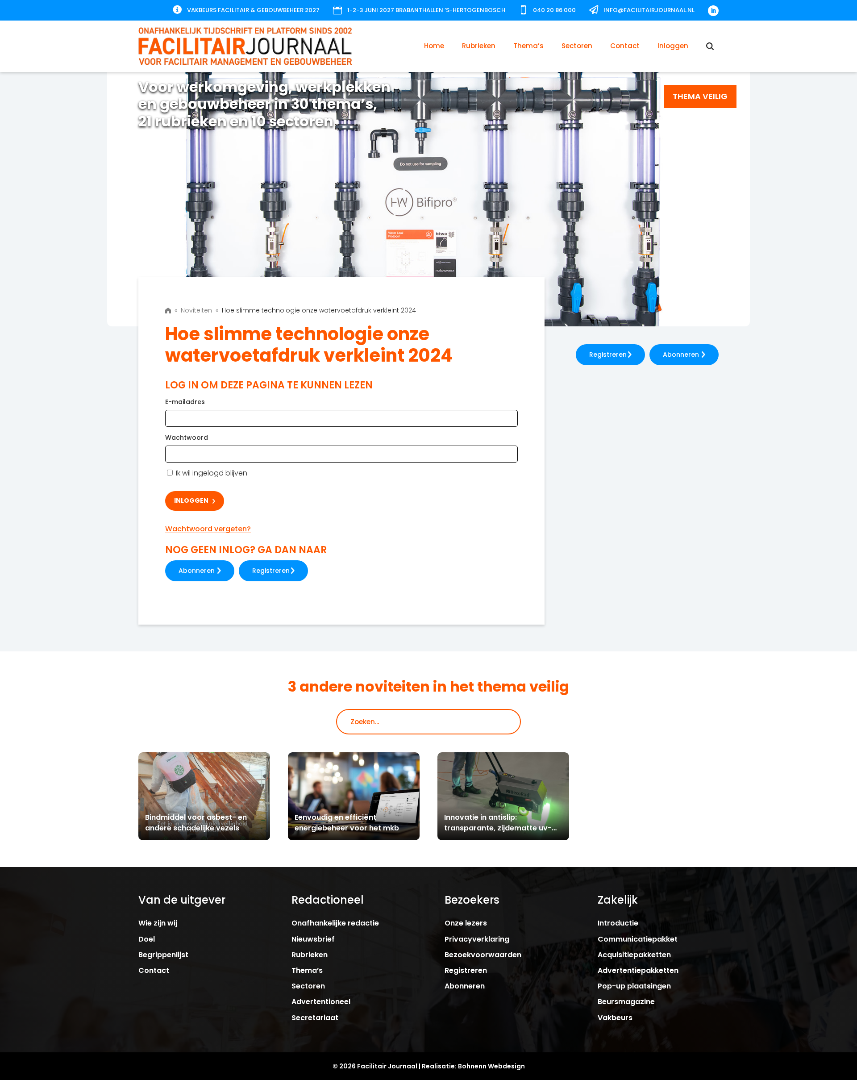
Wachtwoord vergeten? (208, 529)
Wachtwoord (186, 437)
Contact (625, 45)
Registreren (271, 570)
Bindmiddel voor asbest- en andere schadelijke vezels (196, 822)
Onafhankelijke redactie (335, 923)
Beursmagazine (626, 1002)
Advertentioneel (320, 1002)
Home (434, 45)
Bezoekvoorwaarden (483, 955)
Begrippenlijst (163, 955)
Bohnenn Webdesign (491, 1066)
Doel (146, 939)
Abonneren (197, 570)
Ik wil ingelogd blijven (210, 473)
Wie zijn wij (157, 923)
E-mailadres (185, 401)
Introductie (618, 923)
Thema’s (528, 45)
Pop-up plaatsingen (634, 986)
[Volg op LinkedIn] (713, 10)
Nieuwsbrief (313, 939)
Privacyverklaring (477, 939)
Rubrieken (478, 45)
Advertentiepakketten (638, 970)
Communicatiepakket (638, 939)
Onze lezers (466, 923)
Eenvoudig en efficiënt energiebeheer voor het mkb (347, 822)
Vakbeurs (615, 1018)
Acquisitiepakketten (634, 955)
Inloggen (672, 45)
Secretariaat (314, 1018)
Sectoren (577, 45)
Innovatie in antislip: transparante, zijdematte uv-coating (498, 828)
